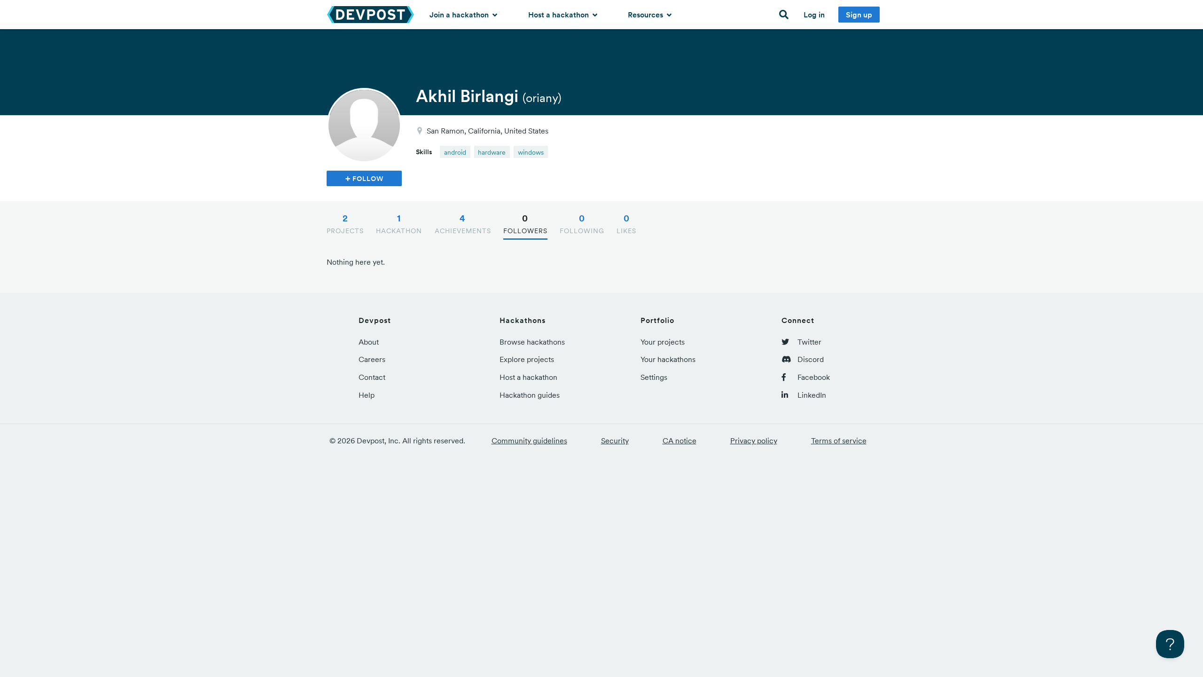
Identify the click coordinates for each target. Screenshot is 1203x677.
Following (582, 224)
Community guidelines (529, 440)
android (455, 152)
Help (367, 395)
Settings (654, 377)
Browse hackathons (532, 341)
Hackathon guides (530, 395)
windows (531, 152)
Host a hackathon (559, 14)
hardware (492, 152)
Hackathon (399, 224)
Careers (372, 359)
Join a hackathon (460, 14)
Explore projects (527, 359)
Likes (626, 224)
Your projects (663, 341)
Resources (646, 14)
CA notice (679, 440)
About (369, 341)
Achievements (463, 224)
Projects (345, 224)
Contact (372, 377)
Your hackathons (668, 359)
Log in (814, 14)
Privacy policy (753, 440)
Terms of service (839, 440)
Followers (525, 224)
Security (615, 440)
